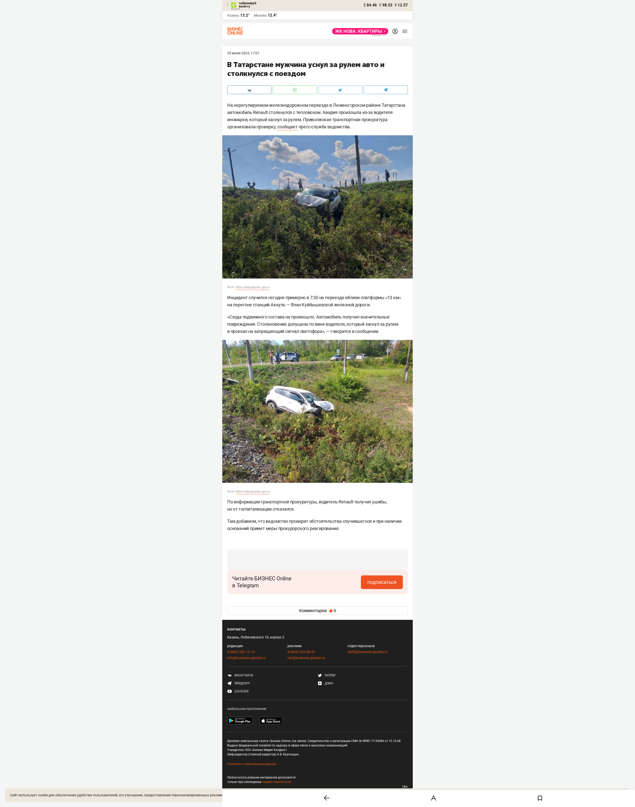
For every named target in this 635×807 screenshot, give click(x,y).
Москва (260, 15)
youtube (241, 691)
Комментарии (317, 610)
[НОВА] (358, 31)
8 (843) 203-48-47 (301, 652)
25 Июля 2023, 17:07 (243, 53)
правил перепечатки (276, 782)
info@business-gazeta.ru (246, 658)
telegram (241, 683)
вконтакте (243, 675)
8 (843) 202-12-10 (241, 652)
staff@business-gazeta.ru (368, 652)
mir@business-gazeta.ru (306, 658)
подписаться (381, 582)
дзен (328, 683)
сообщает (287, 126)
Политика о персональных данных (251, 764)
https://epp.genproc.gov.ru (253, 287)
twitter (330, 675)
